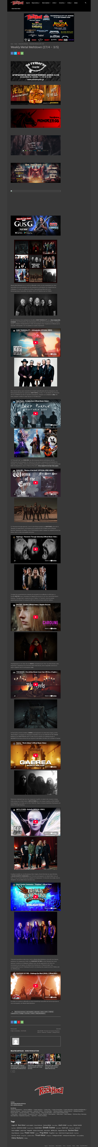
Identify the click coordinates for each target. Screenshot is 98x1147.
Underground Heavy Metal (69, 1135)
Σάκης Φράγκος (17, 1138)
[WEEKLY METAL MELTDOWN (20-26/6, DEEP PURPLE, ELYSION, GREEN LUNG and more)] (53, 1059)
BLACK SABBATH (29, 1125)
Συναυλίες (61, 3)
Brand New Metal (16, 8)
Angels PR (14, 1125)
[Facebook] (12, 53)
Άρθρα (76, 3)
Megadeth (29, 1130)
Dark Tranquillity (30, 1011)
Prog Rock (52, 1133)
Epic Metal (14, 1128)
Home (12, 43)
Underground (48, 1135)
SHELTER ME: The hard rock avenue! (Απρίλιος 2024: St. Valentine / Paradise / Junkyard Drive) (48, 1031)
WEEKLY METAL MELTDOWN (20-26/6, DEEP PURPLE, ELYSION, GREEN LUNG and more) (52, 1067)
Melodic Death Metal (38, 1130)
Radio (57, 1133)
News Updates (45, 3)
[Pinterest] (18, 53)
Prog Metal (44, 1133)
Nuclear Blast (73, 1130)
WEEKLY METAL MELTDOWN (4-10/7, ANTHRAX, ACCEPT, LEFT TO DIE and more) (35, 1067)
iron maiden (15, 1130)
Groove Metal (58, 1128)
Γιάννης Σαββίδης (80, 1135)
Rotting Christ (23, 1135)
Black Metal (21, 1125)
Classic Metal (54, 1125)
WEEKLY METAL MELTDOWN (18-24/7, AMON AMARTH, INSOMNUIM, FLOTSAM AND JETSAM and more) (18, 1067)
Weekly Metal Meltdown (23, 43)
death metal (62, 1125)
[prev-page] (11, 1071)
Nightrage (51, 1011)
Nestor (46, 1011)
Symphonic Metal (30, 1135)
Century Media (47, 1125)
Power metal (29, 1133)
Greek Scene (49, 1127)
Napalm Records (62, 1130)
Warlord (32, 1013)
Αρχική (28, 3)
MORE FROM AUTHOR (32, 1051)
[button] (85, 3)
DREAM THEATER (77, 1125)
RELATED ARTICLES (17, 1051)
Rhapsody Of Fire (14, 1013)
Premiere (37, 1133)
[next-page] (14, 1071)
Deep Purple (37, 1011)
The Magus (21, 1013)
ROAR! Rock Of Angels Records (66, 1133)
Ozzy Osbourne (15, 1133)
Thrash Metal (40, 1135)
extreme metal (21, 1128)
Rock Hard (76, 1133)
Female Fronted (30, 1128)
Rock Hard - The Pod (16, 1135)
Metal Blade (47, 1130)
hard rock (65, 1128)
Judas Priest (23, 1130)
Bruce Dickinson (38, 1125)
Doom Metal (69, 1125)
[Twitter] (15, 53)
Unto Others (27, 1013)
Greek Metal (38, 1128)
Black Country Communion (20, 1011)
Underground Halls (57, 1135)
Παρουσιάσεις (35, 3)
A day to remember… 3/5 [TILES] (18, 1031)
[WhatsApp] (22, 53)
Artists (54, 3)
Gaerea (42, 1011)
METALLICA (54, 1130)
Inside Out (77, 1128)
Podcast (22, 1133)
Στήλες (69, 3)
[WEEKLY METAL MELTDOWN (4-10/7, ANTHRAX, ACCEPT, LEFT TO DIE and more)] (35, 1059)
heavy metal (71, 1128)
